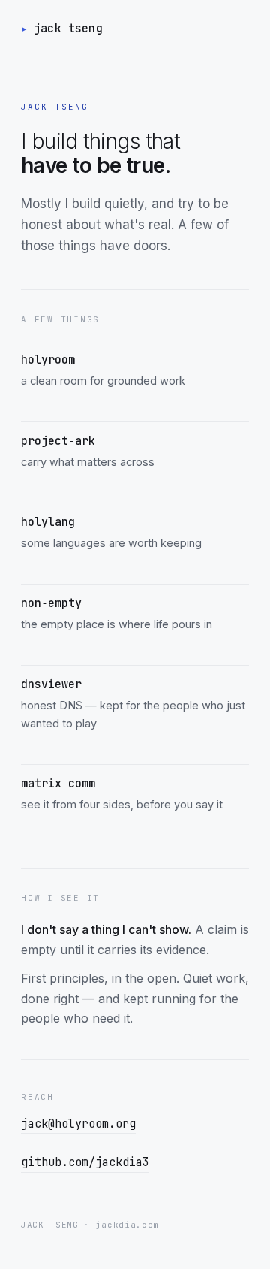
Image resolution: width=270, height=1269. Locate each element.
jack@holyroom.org (78, 1124)
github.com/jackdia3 (85, 1162)
